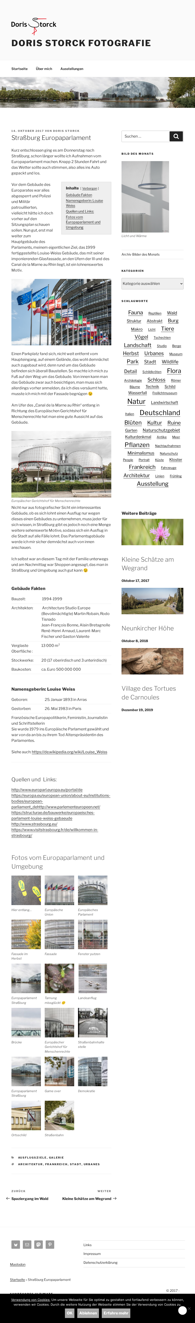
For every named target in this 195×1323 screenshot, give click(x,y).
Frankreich (56, 1164)
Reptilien (154, 313)
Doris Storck (66, 131)
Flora (174, 370)
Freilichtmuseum (164, 393)
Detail (130, 371)
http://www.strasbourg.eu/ (34, 824)
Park (133, 361)
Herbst (131, 353)
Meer (176, 437)
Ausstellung (153, 483)
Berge (176, 346)
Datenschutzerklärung (100, 1262)
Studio (162, 346)
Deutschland (160, 412)
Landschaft (137, 345)
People (128, 460)
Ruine (174, 423)
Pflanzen (137, 444)
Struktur (134, 320)
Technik (152, 386)
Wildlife (170, 362)
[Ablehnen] (189, 1308)
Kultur (154, 423)
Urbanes (92, 1164)
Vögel (141, 337)
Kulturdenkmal (138, 436)
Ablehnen (88, 1313)
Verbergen (89, 188)
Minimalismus (140, 453)
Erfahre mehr (116, 1313)
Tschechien (162, 337)
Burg (173, 320)
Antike (162, 437)
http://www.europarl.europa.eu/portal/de (47, 790)
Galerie (56, 1157)
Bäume (135, 387)
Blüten (133, 422)
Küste (159, 460)
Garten (131, 430)
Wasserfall (137, 392)
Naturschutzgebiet (161, 430)
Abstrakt (154, 320)
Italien (129, 414)
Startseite (19, 69)
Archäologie (133, 380)
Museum (175, 354)
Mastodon (17, 1264)
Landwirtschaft (164, 402)
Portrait (144, 460)
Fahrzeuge (168, 468)
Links (87, 1245)
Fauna (135, 312)
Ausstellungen (71, 69)
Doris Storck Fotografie (81, 43)
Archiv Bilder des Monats (141, 254)
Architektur (30, 1164)
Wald (172, 312)
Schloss (156, 380)
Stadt (76, 1164)
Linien (159, 476)
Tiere (167, 328)
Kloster (175, 459)
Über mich (44, 69)
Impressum (92, 1254)
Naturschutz (169, 453)
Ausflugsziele (32, 1157)
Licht (152, 329)
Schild (170, 386)
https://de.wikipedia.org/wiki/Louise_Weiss (69, 752)
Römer (176, 380)
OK (70, 1313)
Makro (137, 329)
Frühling (176, 476)
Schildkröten (151, 372)
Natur (136, 401)
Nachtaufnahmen (168, 446)
